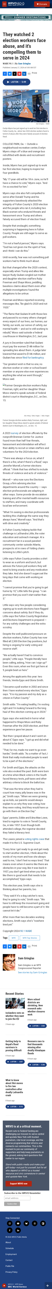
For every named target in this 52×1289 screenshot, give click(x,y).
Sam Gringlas (24, 63)
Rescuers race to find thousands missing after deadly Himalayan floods (36, 1047)
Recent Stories (15, 993)
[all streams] (48, 1285)
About (8, 1242)
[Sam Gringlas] (9, 962)
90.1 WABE (26, 931)
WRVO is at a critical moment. (24, 1126)
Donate (43, 4)
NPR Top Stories (30, 938)
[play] (4, 1285)
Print (34, 72)
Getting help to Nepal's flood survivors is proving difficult (14, 1046)
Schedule (10, 1248)
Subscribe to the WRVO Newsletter (22, 1193)
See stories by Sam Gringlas (32, 972)
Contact (9, 1260)
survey (14, 433)
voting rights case (34, 839)
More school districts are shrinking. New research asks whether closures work (36, 1007)
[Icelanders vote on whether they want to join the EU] (15, 1003)
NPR (14, 938)
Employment (11, 1254)
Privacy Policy (11, 1272)
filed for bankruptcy (33, 357)
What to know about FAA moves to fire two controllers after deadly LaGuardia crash (14, 1088)
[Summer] (26, 17)
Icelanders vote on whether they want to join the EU (15, 1015)
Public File (10, 1266)
